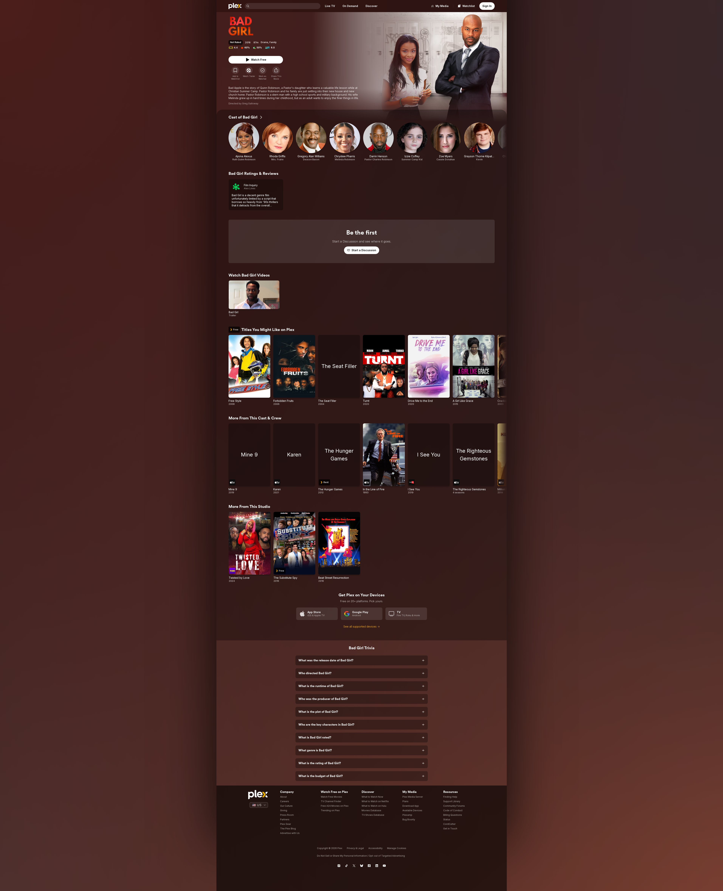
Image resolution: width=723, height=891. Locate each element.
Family (273, 42)
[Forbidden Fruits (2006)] (294, 370)
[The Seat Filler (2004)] (339, 370)
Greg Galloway (250, 103)
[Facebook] (369, 865)
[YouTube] (384, 865)
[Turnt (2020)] (384, 370)
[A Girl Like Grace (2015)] (473, 370)
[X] (354, 865)
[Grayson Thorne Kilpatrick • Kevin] (479, 141)
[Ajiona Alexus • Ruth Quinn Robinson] (244, 141)
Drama (264, 42)
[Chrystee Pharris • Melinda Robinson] (344, 141)
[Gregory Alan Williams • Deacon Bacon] (311, 141)
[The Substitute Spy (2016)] (294, 547)
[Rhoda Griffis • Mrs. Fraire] (277, 141)
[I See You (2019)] (429, 458)
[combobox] (285, 6)
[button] (276, 73)
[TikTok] (346, 865)
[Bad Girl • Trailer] (254, 298)
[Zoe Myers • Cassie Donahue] (445, 141)
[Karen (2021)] (294, 458)
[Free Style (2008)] (249, 370)
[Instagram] (339, 865)
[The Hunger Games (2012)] (339, 458)
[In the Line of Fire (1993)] (384, 458)
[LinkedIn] (376, 865)
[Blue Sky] (361, 865)
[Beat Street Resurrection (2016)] (339, 547)
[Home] (235, 6)
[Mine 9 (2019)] (249, 458)
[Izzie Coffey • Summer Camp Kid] (412, 141)
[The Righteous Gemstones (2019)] (473, 458)
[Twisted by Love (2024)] (249, 547)
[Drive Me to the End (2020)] (429, 370)
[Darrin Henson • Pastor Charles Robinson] (378, 141)
